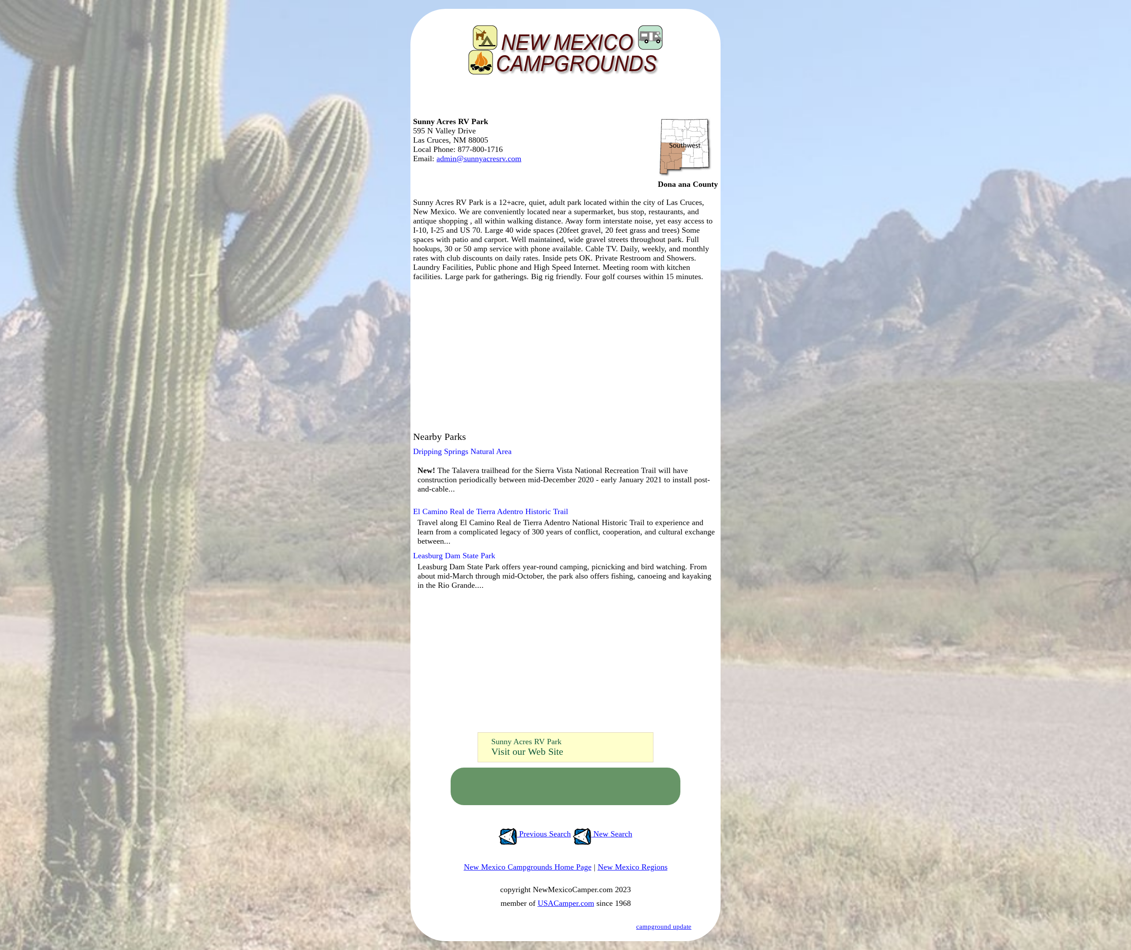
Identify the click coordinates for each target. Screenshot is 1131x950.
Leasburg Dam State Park (454, 555)
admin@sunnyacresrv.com (478, 158)
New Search (611, 833)
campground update (663, 926)
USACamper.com (566, 903)
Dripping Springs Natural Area (462, 451)
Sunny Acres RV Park (526, 741)
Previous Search (544, 833)
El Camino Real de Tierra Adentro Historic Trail (490, 511)
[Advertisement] (563, 99)
